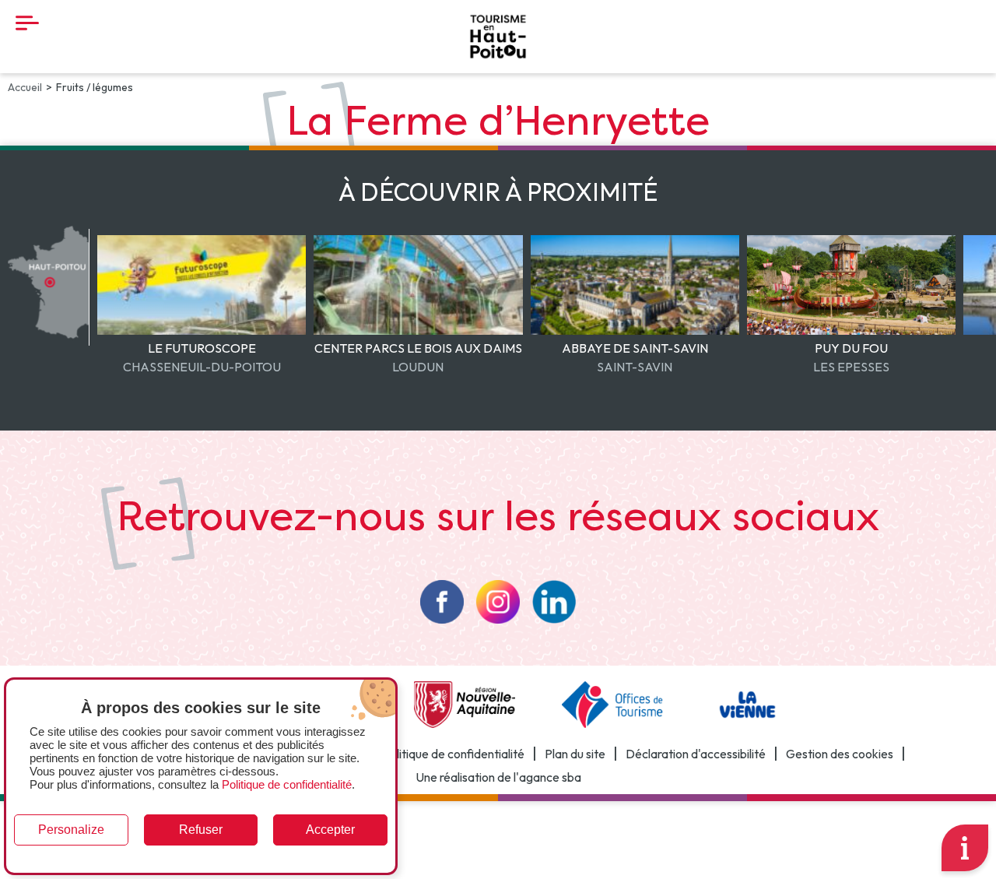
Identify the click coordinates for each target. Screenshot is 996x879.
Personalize (71, 829)
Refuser (201, 829)
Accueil (25, 87)
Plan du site (575, 753)
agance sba (550, 777)
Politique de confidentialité (453, 753)
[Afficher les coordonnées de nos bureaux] (965, 848)
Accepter (330, 829)
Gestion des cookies (839, 753)
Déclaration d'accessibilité (696, 753)
